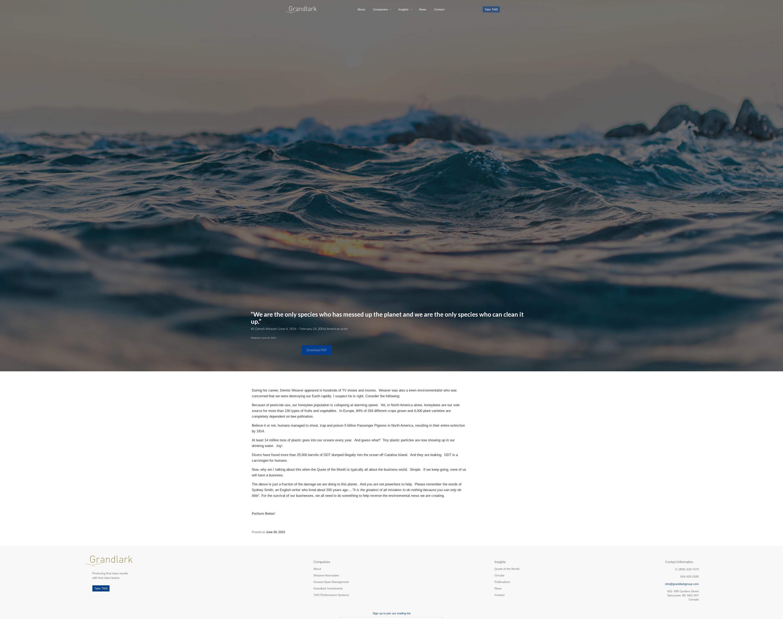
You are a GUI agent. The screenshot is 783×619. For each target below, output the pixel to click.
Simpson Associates (326, 575)
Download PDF (317, 350)
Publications (502, 582)
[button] (381, 9)
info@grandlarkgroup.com (682, 584)
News (422, 9)
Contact (439, 9)
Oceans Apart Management (331, 582)
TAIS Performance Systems (331, 595)
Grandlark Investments (328, 588)
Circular (499, 575)
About (361, 9)
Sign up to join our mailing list (391, 613)
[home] (301, 9)
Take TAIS (491, 9)
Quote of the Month (507, 568)
